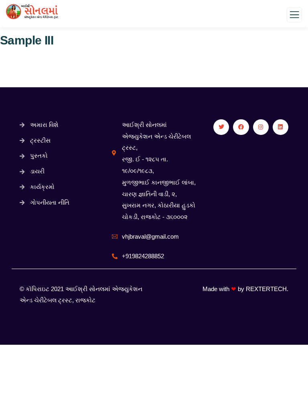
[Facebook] (241, 127)
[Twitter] (221, 127)
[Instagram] (261, 127)
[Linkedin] (280, 127)
